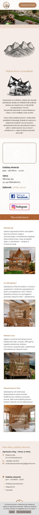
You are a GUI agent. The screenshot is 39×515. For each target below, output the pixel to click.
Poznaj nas (8, 228)
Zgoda (12, 512)
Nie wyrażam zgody (23, 512)
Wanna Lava (9, 336)
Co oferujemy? (10, 283)
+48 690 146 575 (19, 187)
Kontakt (9, 490)
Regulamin (10, 487)
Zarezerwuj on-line (12, 388)
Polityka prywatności (14, 484)
